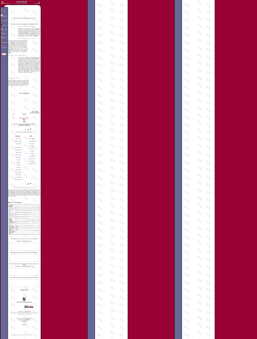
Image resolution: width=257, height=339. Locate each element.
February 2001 (32, 141)
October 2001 (31, 161)
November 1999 (18, 147)
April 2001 (32, 146)
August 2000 (18, 169)
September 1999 (18, 141)
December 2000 (18, 179)
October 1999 (18, 143)
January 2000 (18, 152)
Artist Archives (32, 18)
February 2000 (18, 154)
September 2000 (18, 172)
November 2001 (31, 163)
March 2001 (31, 143)
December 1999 (18, 149)
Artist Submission (23, 18)
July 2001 (32, 153)
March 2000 (18, 157)
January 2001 (31, 138)
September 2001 (31, 158)
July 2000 (18, 167)
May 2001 (32, 148)
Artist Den (15, 18)
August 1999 (18, 138)
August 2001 (31, 156)
